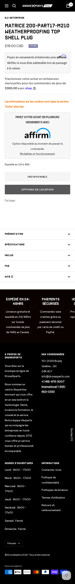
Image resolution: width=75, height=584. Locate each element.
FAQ (7, 266)
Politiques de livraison (55, 490)
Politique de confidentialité (50, 480)
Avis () (9, 277)
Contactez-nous (51, 470)
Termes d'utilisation (53, 497)
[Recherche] (14, 6)
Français (11, 543)
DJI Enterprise (14, 18)
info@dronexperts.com (56, 376)
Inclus (9, 255)
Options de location (37, 189)
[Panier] (68, 6)
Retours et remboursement (51, 507)
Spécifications (15, 244)
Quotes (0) (71, 434)
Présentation (14, 234)
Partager (10, 200)
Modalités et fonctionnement (37, 154)
